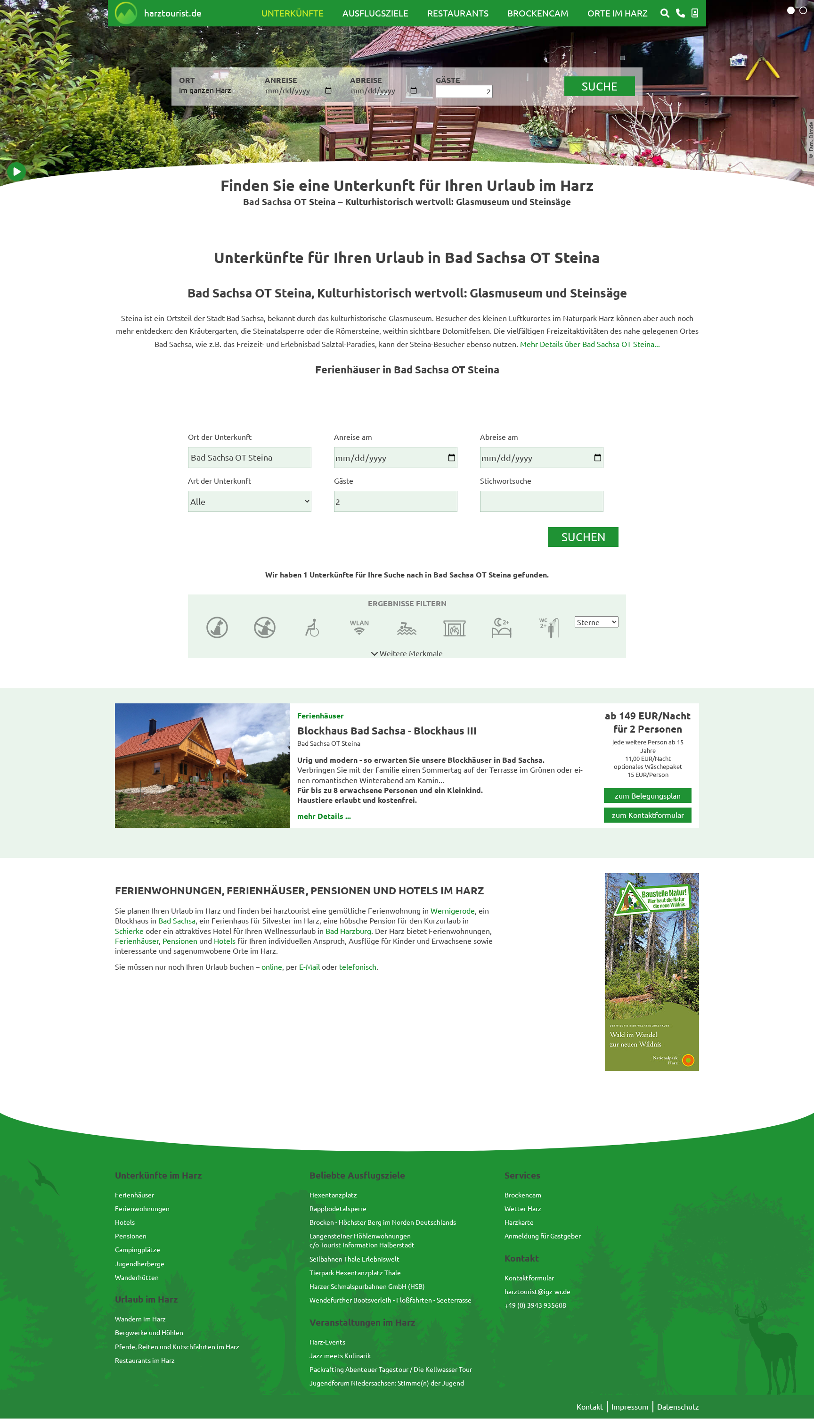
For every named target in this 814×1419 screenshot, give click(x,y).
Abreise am (499, 436)
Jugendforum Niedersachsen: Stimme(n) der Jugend (386, 1382)
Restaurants (457, 12)
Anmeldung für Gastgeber (543, 1235)
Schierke (129, 930)
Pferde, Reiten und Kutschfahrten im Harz (177, 1346)
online (271, 966)
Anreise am (353, 436)
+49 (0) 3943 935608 (535, 1305)
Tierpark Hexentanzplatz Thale (355, 1272)
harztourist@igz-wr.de (537, 1291)
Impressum (630, 1406)
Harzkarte (519, 1222)
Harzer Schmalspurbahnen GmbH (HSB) (367, 1286)
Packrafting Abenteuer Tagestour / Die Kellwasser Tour (390, 1369)
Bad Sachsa (176, 920)
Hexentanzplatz (333, 1194)
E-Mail (309, 966)
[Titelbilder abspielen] (16, 171)
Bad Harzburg (348, 930)
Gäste (343, 480)
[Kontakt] (680, 13)
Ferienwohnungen (142, 1208)
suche (600, 86)
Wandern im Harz (140, 1318)
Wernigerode (453, 910)
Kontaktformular (529, 1277)
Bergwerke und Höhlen (149, 1332)
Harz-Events (327, 1341)
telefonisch (357, 966)
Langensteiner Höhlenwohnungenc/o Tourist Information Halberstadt (362, 1240)
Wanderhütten (137, 1277)
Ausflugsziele (375, 12)
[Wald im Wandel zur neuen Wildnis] (652, 1067)
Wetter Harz (523, 1208)
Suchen (583, 537)
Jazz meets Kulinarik (340, 1355)
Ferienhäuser (320, 715)
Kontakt (590, 1406)
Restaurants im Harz (145, 1360)
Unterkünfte (292, 12)
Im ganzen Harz (205, 89)
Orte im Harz (617, 12)
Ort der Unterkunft (220, 436)
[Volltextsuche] (665, 13)
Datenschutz (678, 1406)
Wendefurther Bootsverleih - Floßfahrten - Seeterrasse (390, 1299)
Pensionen (180, 940)
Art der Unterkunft (219, 480)
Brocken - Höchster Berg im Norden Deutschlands (382, 1222)
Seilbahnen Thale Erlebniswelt (354, 1258)
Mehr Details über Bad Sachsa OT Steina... (590, 343)
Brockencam (538, 12)
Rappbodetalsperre (337, 1208)
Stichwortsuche (505, 480)
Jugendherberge (139, 1263)
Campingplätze (137, 1249)
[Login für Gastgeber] (694, 13)
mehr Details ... (324, 816)
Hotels (225, 940)
